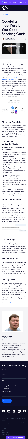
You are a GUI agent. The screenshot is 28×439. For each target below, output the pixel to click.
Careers (4, 428)
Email (3, 430)
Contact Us (4, 426)
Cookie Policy (5, 434)
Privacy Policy (5, 432)
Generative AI (13, 77)
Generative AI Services (10, 46)
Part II (9, 303)
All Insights (5, 14)
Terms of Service (4, 423)
